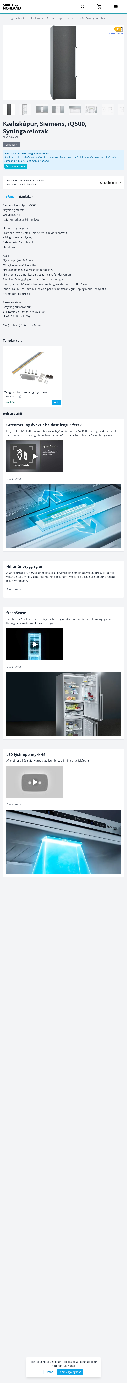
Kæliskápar (38, 18)
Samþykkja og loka (70, 1372)
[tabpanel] (63, 265)
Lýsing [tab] (10, 196)
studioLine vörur (28, 184)
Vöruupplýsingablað (115, 33)
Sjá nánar (69, 1366)
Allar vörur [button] (15, 478)
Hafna (49, 1372)
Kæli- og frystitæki (14, 18)
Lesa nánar (11, 184)
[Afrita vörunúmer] (20, 137)
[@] (56, 402)
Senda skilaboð (14, 166)
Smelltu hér (10, 157)
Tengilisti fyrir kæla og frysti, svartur (28, 392)
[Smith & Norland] (12, 6)
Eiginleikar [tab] (26, 196)
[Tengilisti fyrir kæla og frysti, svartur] (32, 368)
